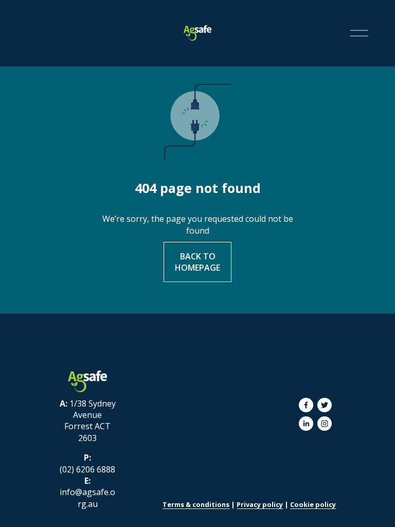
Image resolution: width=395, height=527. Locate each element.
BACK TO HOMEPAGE (197, 262)
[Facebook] (306, 405)
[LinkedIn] (306, 423)
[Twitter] (324, 405)
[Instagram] (324, 423)
